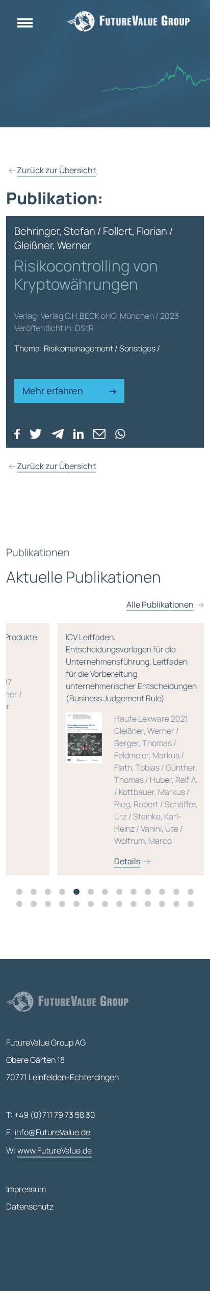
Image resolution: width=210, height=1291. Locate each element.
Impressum (26, 1189)
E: (48, 1132)
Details (96, 861)
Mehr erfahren (53, 390)
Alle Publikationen (160, 604)
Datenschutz (30, 1206)
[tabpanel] (105, 749)
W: (49, 1150)
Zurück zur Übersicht (56, 170)
